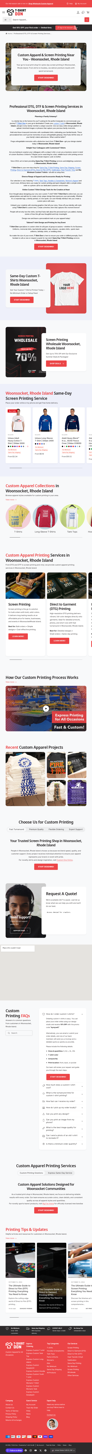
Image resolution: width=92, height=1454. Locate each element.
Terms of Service (12, 1411)
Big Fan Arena (48, 1204)
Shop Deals (55, 363)
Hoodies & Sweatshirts (55, 1351)
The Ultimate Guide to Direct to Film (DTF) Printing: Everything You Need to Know (19, 1289)
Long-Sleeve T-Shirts (45, 531)
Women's (50, 1360)
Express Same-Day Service (60, 1173)
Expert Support (76, 829)
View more (10, 500)
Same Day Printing (74, 1363)
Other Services (73, 1375)
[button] (3, 12)
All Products (51, 1373)
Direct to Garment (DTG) (77, 1351)
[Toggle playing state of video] (46, 709)
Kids (48, 1363)
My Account (82, 3)
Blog (28, 1417)
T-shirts (50, 1348)
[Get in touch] (83, 12)
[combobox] (51, 20)
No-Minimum (72, 1366)
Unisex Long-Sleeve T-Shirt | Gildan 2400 (44, 439)
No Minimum (51, 1366)
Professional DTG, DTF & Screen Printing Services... (32, 33)
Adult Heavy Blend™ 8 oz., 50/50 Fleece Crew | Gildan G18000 (71, 440)
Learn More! (18, 636)
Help (70, 3)
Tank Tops (72, 531)
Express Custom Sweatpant (32, 1393)
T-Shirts (18, 531)
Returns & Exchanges (14, 1420)
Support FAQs (19, 930)
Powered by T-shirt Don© (26, 1445)
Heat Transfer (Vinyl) (75, 1357)
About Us (9, 1405)
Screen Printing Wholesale (73, 1370)
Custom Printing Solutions (31, 1173)
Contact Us (10, 1408)
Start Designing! (46, 78)
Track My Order (32, 1408)
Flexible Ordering (56, 829)
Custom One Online (65, 860)
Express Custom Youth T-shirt (35, 1375)
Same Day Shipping (54, 1369)
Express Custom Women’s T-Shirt (32, 1381)
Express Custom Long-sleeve (35, 1360)
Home (10, 33)
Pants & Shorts (52, 1357)
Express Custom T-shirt (35, 1350)
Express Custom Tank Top (34, 1354)
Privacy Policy (11, 1414)
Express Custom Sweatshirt (32, 1366)
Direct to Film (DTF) (75, 1354)
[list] (46, 615)
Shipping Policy (11, 1417)
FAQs (28, 1411)
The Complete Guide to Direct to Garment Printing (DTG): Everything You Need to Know (50, 1295)
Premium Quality (36, 829)
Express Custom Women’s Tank (32, 1387)
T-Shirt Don (14, 1445)
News (28, 1414)
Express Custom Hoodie (35, 1371)
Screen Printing (73, 1348)
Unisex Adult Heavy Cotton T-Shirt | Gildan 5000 (16, 440)
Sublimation (72, 1360)
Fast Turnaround (16, 829)
